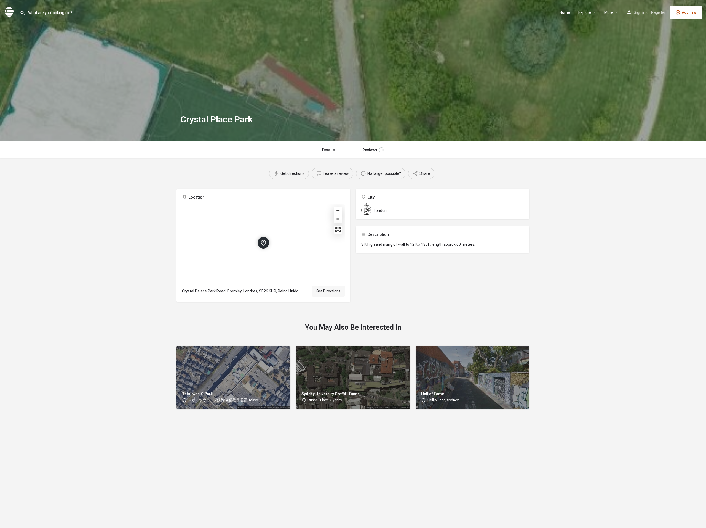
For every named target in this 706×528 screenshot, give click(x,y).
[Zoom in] (338, 211)
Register (658, 12)
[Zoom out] (338, 219)
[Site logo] (10, 12)
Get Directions (328, 291)
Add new (689, 12)
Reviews (372, 150)
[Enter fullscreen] (338, 230)
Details (328, 150)
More (608, 12)
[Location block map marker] (263, 243)
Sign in (639, 12)
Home (565, 12)
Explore (584, 12)
